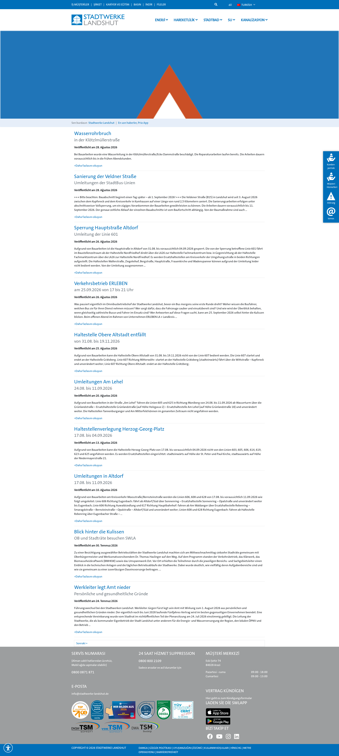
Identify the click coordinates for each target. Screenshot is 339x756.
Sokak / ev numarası (121, 129)
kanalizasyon (253, 20)
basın (137, 4)
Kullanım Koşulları (216, 748)
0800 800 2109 (150, 661)
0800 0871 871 (83, 672)
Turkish (246, 5)
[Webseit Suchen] (216, 4)
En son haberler (127, 123)
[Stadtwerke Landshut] (98, 19)
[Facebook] (210, 737)
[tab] (331, 161)
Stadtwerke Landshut (101, 123)
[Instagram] (228, 737)
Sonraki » (81, 643)
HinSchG (236, 748)
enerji (160, 20)
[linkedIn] (236, 737)
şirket (98, 4)
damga (143, 748)
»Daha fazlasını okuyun (88, 165)
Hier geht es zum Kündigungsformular (229, 698)
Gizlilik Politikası (160, 748)
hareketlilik (184, 20)
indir (148, 4)
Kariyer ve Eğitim (117, 4)
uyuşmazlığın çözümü (187, 748)
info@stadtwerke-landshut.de (90, 694)
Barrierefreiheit (167, 752)
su (230, 20)
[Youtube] (219, 737)
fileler (161, 4)
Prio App (143, 123)
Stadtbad (212, 20)
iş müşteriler (80, 4)
